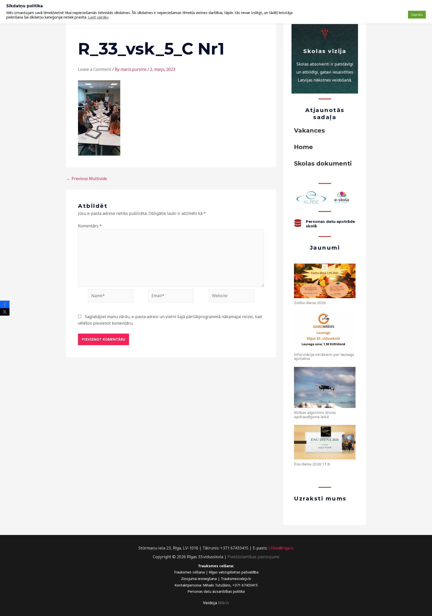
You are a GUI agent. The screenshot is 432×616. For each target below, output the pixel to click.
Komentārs (90, 226)
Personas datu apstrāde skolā (330, 224)
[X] (5, 312)
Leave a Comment (94, 69)
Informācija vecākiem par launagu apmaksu (324, 356)
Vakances (309, 130)
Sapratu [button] (417, 14)
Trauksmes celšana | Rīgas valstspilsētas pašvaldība (216, 572)
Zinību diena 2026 (310, 302)
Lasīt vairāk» (98, 17)
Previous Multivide (86, 179)
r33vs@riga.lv (281, 548)
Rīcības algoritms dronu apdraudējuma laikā (315, 414)
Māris (223, 602)
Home (303, 147)
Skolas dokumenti (323, 163)
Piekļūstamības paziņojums (254, 556)
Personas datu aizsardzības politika (216, 591)
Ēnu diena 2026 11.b (312, 463)
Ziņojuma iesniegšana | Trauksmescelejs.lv (216, 578)
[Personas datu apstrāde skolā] (298, 223)
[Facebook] (5, 304)
